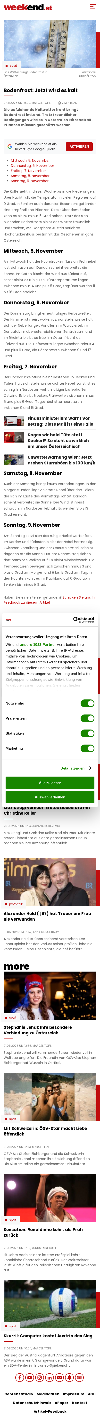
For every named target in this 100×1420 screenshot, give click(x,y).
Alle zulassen (50, 783)
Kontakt (79, 1402)
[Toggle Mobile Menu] (92, 6)
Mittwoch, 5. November (30, 160)
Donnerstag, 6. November (32, 165)
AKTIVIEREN (79, 146)
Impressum (73, 1394)
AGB (92, 1394)
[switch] (87, 718)
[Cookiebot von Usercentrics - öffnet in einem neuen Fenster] (73, 620)
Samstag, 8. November (30, 175)
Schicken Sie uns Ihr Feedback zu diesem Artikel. (50, 600)
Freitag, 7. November (28, 170)
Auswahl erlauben (50, 797)
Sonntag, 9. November (30, 181)
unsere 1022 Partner (38, 644)
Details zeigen (72, 768)
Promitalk (16, 904)
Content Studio (18, 1394)
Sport (13, 66)
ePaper (61, 1402)
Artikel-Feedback (50, 1411)
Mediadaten (48, 1394)
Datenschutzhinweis (32, 1402)
